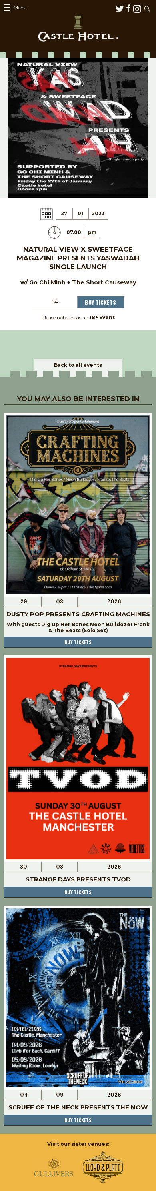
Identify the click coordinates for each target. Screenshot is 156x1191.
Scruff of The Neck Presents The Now (78, 1107)
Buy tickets (78, 642)
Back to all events (78, 365)
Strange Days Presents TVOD (78, 879)
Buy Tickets (100, 302)
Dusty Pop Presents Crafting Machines (78, 614)
